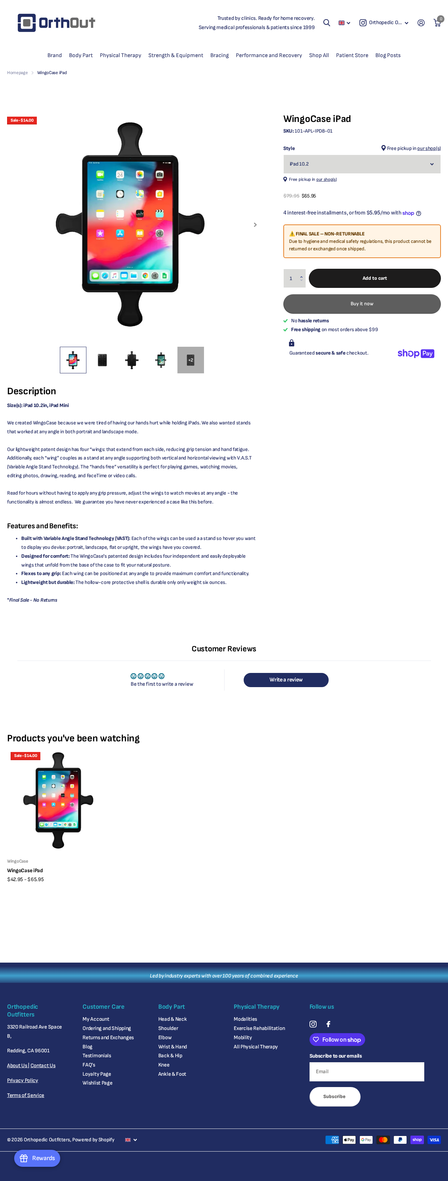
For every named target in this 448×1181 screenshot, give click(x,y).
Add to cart (375, 278)
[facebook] (328, 1024)
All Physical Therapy (256, 1046)
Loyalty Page (97, 1074)
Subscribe (335, 1096)
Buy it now (362, 304)
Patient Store (352, 55)
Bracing (219, 55)
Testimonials (97, 1055)
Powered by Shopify (93, 1140)
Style (362, 148)
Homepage (17, 73)
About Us (17, 1065)
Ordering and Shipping (107, 1028)
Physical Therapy (120, 55)
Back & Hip (170, 1055)
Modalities (245, 1019)
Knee (164, 1065)
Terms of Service (25, 1095)
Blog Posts (388, 55)
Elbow (165, 1037)
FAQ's (89, 1065)
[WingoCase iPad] (59, 800)
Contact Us (43, 1065)
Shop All (319, 55)
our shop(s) (429, 148)
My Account (96, 1019)
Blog (87, 1046)
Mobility (243, 1037)
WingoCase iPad (25, 870)
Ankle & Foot (172, 1074)
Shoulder (168, 1028)
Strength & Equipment (175, 55)
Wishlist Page (97, 1083)
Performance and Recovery (269, 55)
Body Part (81, 55)
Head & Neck (172, 1019)
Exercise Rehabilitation (259, 1028)
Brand (54, 55)
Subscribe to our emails (336, 1056)
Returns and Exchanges (108, 1037)
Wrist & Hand (172, 1046)
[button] (303, 271)
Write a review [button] (286, 679)
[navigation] (73, 360)
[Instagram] (313, 1024)
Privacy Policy (22, 1080)
